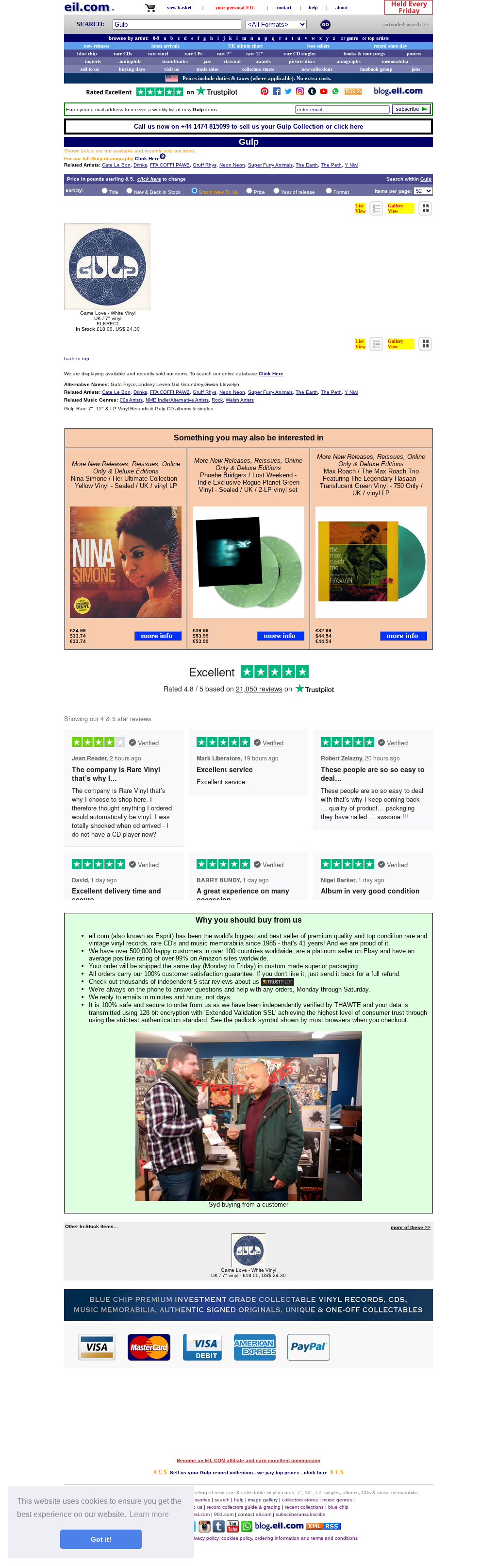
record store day (390, 46)
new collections (316, 69)
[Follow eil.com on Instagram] (205, 1530)
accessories (197, 1499)
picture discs (302, 61)
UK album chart (245, 46)
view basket (179, 7)
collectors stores (258, 69)
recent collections (304, 1507)
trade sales (207, 69)
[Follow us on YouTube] (324, 93)
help (313, 7)
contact (284, 7)
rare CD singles (299, 53)
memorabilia (395, 61)
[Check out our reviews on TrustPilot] (277, 981)
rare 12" (255, 53)
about (341, 7)
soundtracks (175, 61)
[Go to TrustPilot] (161, 95)
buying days (132, 69)
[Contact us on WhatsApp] (335, 93)
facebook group (376, 69)
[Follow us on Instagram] (300, 93)
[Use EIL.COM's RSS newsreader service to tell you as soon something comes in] (323, 1527)
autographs (349, 61)
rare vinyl (158, 53)
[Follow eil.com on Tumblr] (219, 1530)
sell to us (90, 69)
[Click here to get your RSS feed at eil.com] (353, 93)
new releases (96, 46)
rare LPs (193, 53)
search (222, 1499)
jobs (416, 69)
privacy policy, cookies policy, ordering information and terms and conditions (273, 1538)
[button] (382, 1346)
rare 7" (224, 53)
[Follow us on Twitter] (288, 93)
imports (93, 61)
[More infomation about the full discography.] (163, 157)
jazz (207, 61)
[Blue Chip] (248, 1318)
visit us (171, 69)
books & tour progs (364, 53)
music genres (337, 1499)
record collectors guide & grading (244, 1507)
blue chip (87, 53)
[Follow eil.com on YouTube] (233, 1530)
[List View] (376, 213)
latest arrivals (165, 46)
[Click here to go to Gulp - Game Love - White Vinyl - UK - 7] (248, 1265)
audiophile (129, 61)
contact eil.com (254, 1514)
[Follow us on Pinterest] (264, 93)
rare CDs (123, 53)
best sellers (318, 46)
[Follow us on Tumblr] (312, 93)
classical (232, 61)
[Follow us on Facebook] (277, 93)
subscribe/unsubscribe (301, 1514)
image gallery (263, 1499)
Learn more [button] (149, 1514)
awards (263, 61)
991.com (223, 1514)
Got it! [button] (101, 1539)
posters (414, 53)
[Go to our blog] (398, 93)
